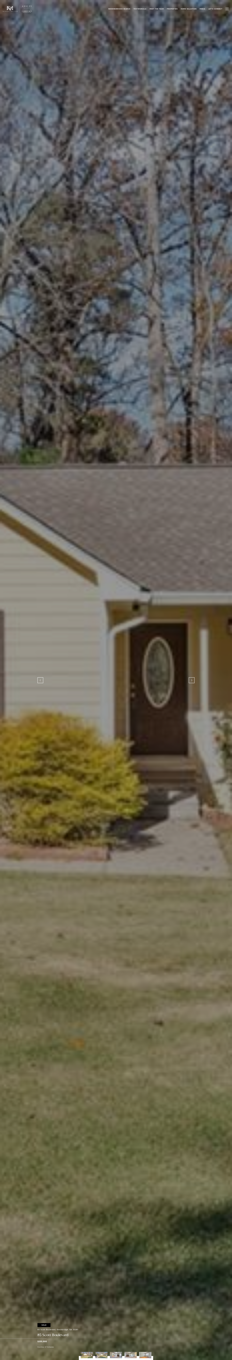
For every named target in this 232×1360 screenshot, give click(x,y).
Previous (40, 680)
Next (192, 680)
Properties (172, 9)
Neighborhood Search (119, 9)
